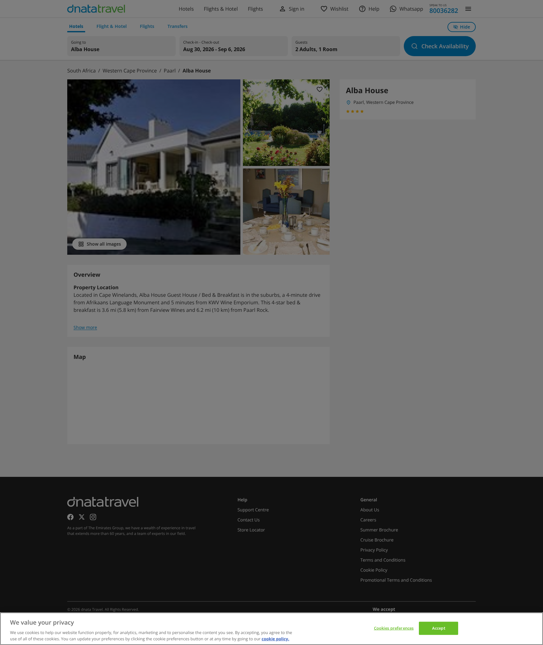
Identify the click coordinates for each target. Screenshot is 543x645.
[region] (271, 628)
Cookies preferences (394, 628)
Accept (438, 628)
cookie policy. (275, 638)
